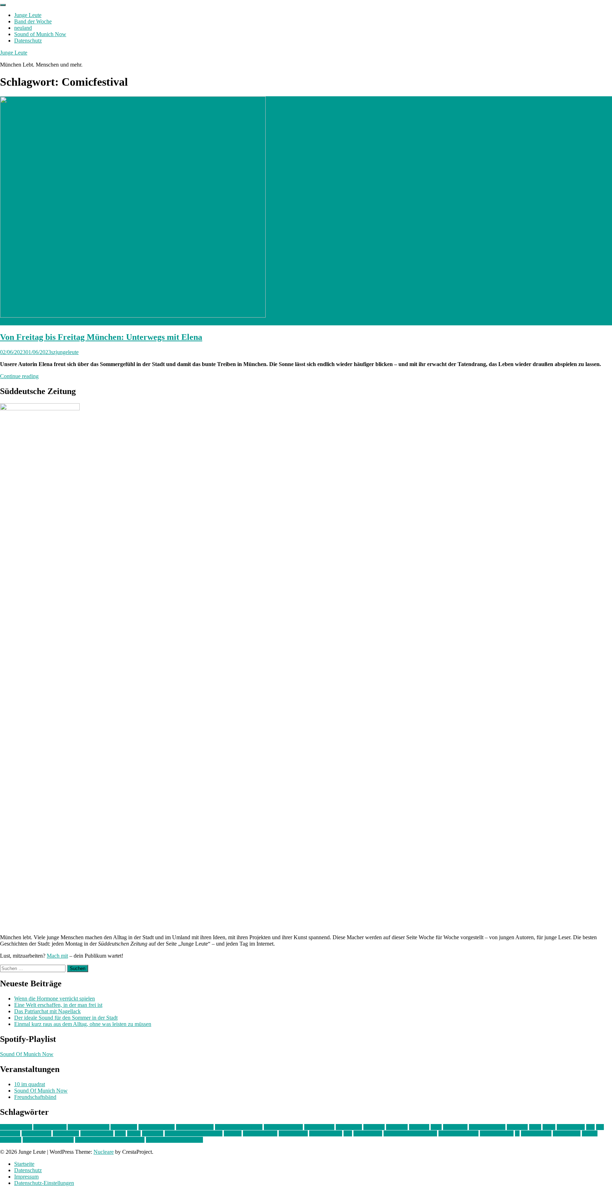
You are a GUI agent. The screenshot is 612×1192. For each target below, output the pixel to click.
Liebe (549, 1127)
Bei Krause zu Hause (238, 1127)
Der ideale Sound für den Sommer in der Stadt (66, 1018)
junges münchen (487, 1127)
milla (120, 1133)
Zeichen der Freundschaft (174, 1140)
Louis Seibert (36, 1133)
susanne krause (497, 1133)
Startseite (24, 1164)
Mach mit (57, 956)
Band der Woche (33, 21)
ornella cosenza (260, 1133)
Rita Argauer (367, 1133)
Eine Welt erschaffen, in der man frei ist (58, 1005)
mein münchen (96, 1133)
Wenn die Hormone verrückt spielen (54, 999)
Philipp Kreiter (325, 1133)
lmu (590, 1127)
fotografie (397, 1127)
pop (348, 1133)
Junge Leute (27, 15)
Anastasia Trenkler (88, 1127)
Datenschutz (28, 41)
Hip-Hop (419, 1127)
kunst (535, 1127)
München (152, 1133)
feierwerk (374, 1127)
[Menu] (3, 5)
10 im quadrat (29, 1084)
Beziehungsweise (283, 1127)
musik (134, 1133)
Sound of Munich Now (40, 34)
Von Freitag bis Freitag (48, 1140)
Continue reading (19, 376)
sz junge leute (536, 1133)
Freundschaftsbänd (35, 1097)
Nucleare (104, 1152)
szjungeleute (65, 352)
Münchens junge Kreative (193, 1133)
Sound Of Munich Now (26, 1054)
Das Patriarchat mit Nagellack (47, 1011)
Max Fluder (66, 1133)
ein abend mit (319, 1127)
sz (517, 1133)
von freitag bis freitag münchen (109, 1140)
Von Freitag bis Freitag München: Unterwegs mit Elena (101, 337)
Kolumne (517, 1127)
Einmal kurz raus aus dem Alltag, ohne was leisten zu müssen (82, 1024)
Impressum (26, 1177)
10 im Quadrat (16, 1127)
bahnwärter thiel (156, 1127)
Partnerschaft (293, 1133)
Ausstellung (123, 1127)
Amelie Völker (50, 1127)
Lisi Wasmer (571, 1127)
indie (436, 1127)
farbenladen (349, 1127)
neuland (23, 28)
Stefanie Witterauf (458, 1133)
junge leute (455, 1127)
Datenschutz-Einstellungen (44, 1183)
